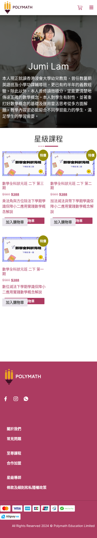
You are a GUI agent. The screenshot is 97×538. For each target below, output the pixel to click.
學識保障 (35, 286)
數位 (5, 286)
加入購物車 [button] (15, 222)
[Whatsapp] (25, 399)
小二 (16, 206)
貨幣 (68, 201)
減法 (61, 201)
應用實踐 (27, 206)
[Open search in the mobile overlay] (71, 7)
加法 (54, 201)
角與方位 (16, 201)
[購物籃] (80, 7)
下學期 (36, 201)
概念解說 (35, 292)
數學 (38, 206)
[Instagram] (15, 399)
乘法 (5, 201)
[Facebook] (5, 399)
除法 (27, 201)
